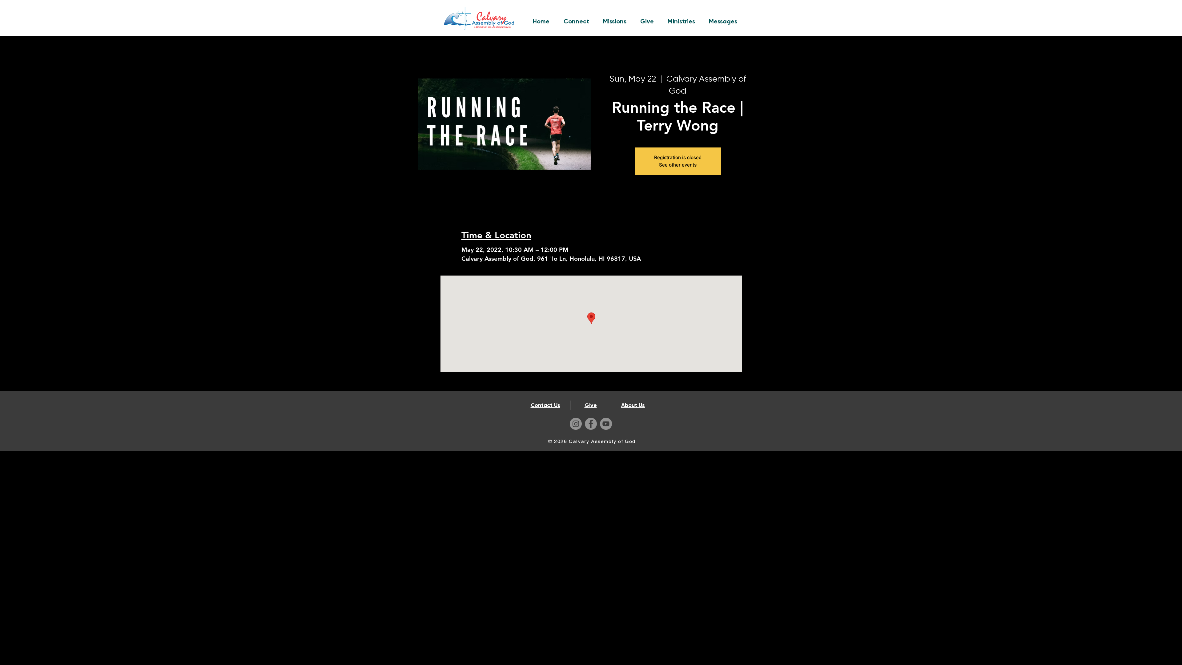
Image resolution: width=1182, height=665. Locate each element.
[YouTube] (606, 424)
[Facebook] (591, 424)
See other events (678, 165)
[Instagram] (576, 424)
